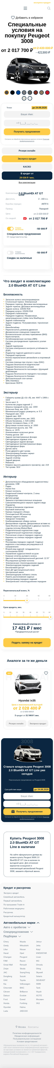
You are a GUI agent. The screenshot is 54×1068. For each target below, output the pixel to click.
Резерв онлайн (27, 151)
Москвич (40, 999)
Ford (5, 999)
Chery (6, 942)
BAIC (22, 988)
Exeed (22, 999)
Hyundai (7, 1007)
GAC (5, 980)
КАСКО (27, 167)
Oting (38, 968)
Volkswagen (25, 984)
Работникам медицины (13, 908)
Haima (22, 1007)
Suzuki (23, 976)
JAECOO (24, 1011)
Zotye (5, 968)
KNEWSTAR (41, 953)
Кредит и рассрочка (17, 887)
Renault (23, 965)
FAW (5, 961)
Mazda (23, 942)
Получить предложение (27, 132)
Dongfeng (7, 976)
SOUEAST (40, 980)
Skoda (22, 968)
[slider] (27, 600)
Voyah (39, 992)
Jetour (39, 942)
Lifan (5, 949)
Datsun (6, 995)
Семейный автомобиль (14, 897)
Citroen (6, 992)
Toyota (23, 980)
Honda (6, 1003)
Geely (6, 945)
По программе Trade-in (14, 905)
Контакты (33, 1027)
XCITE (39, 995)
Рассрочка (8, 912)
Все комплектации (27, 182)
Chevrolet (7, 988)
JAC (5, 972)
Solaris (39, 976)
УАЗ (38, 1003)
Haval (5, 953)
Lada (5, 1011)
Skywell (39, 972)
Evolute (23, 995)
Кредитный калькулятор (14, 916)
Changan (7, 957)
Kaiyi (38, 949)
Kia (4, 984)
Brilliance (24, 992)
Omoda (39, 965)
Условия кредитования (27, 1041)
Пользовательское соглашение (27, 1039)
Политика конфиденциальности (27, 1033)
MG (37, 961)
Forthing (23, 1003)
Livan (38, 957)
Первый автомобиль (12, 901)
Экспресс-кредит (42, 2)
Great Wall (8, 965)
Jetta (38, 945)
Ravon (22, 961)
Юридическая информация (27, 1036)
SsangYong (25, 972)
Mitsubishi (24, 945)
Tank (38, 988)
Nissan (23, 949)
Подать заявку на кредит (27, 642)
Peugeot (23, 957)
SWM (38, 984)
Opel (22, 953)
